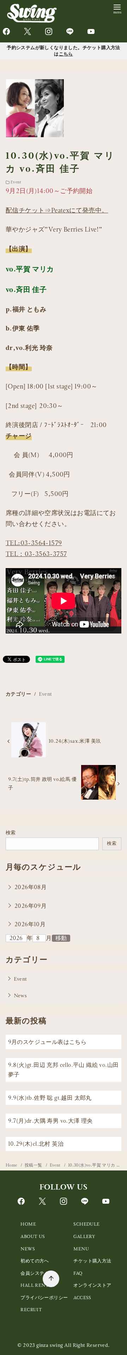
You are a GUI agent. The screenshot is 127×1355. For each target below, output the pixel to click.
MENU (81, 1249)
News (20, 995)
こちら (66, 54)
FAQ (77, 1273)
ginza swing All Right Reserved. (72, 1345)
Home (12, 1165)
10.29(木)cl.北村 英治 (36, 1143)
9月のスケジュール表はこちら (47, 1042)
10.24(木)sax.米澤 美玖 (75, 740)
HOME (28, 1224)
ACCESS (82, 1298)
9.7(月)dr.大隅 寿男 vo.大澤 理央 (50, 1121)
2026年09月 (30, 906)
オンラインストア (92, 1285)
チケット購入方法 (92, 1261)
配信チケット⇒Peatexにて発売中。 (57, 210)
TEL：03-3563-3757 (36, 553)
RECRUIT (31, 1310)
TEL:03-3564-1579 (34, 542)
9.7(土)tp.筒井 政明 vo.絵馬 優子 (42, 783)
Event (16, 182)
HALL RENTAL (37, 1285)
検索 (11, 832)
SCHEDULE (86, 1224)
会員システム (34, 1273)
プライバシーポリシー (44, 1298)
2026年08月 (30, 887)
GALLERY (84, 1236)
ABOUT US (32, 1236)
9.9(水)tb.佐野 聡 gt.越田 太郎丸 (50, 1098)
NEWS (27, 1249)
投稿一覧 (34, 1165)
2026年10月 (30, 924)
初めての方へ (34, 1261)
